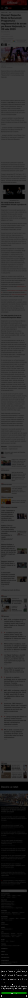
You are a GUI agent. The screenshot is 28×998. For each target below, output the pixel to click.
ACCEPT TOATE (14, 993)
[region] (14, 981)
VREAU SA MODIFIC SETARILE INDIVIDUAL (14, 996)
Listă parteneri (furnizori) (4, 990)
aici (1, 979)
